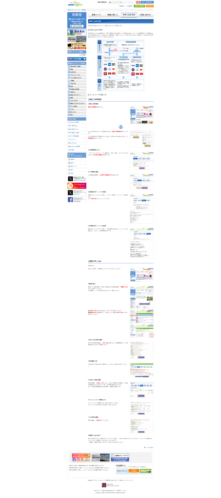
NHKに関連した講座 (73, 132)
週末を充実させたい (73, 129)
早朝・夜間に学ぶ (73, 125)
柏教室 (84, 10)
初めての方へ (114, 480)
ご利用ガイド (122, 480)
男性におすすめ (72, 143)
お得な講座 (71, 150)
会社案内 (90, 480)
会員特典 (129, 6)
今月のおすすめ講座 (73, 122)
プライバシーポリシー (98, 480)
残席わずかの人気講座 (74, 146)
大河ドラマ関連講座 (73, 136)
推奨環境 (107, 480)
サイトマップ (130, 480)
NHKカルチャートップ (74, 10)
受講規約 (121, 6)
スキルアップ (71, 139)
